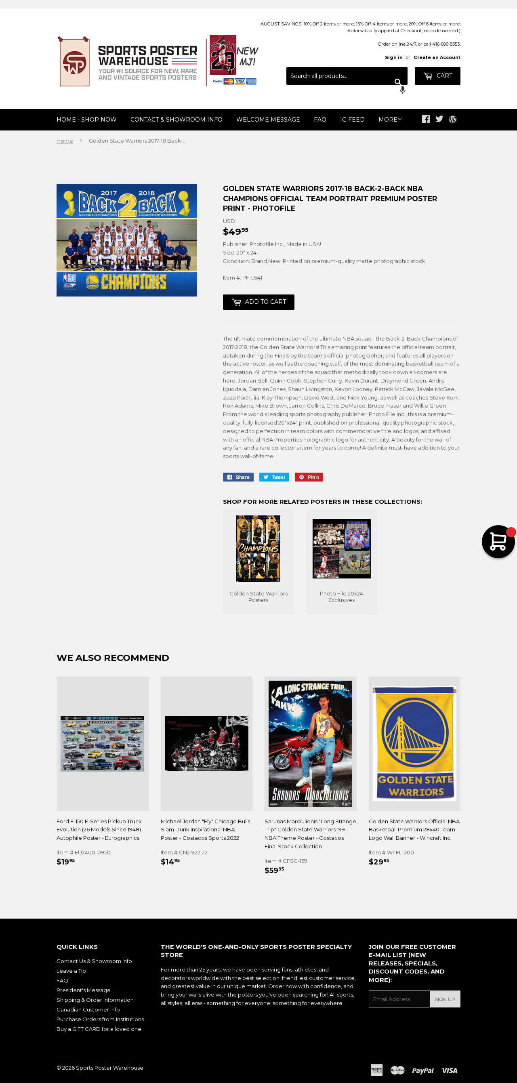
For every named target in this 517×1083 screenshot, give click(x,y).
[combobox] (347, 76)
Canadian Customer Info (88, 1009)
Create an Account (437, 57)
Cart (443, 75)
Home (65, 140)
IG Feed (352, 119)
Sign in (394, 57)
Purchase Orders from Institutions (100, 1019)
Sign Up (445, 999)
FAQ (320, 119)
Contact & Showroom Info (176, 119)
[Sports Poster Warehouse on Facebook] (426, 120)
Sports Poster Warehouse (109, 1067)
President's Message (84, 990)
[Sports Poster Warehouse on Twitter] (439, 120)
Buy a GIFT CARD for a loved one (99, 1029)
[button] (347, 91)
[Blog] (452, 120)
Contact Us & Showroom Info (94, 961)
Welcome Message (268, 119)
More (387, 119)
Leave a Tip (71, 970)
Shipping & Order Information (95, 1000)
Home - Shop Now (87, 119)
